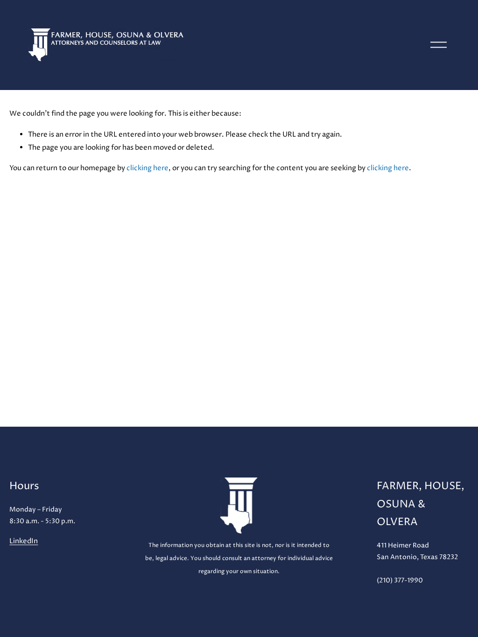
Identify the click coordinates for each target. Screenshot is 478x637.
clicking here (148, 168)
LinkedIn (23, 541)
